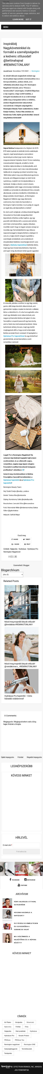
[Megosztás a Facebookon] (16, 556)
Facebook (16, 880)
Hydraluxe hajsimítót (11, 480)
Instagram (31, 880)
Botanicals (30, 1022)
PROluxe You (19, 1040)
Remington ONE (29, 1044)
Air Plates (7, 1022)
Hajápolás (7, 71)
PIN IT (28, 544)
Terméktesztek (27, 1049)
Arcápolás (18, 1022)
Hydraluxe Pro (32, 549)
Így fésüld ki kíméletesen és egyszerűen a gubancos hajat (26, 926)
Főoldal (6, 2)
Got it (28, 19)
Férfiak (18, 1027)
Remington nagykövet (11, 552)
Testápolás (8, 1053)
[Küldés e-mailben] (9, 556)
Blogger (26, 565)
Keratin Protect (24, 1035)
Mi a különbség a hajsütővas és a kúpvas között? (25, 939)
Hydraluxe (22, 549)
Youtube (24, 885)
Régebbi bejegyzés (34, 757)
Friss (26, 1027)
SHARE (15, 539)
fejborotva (7, 1027)
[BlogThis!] (11, 556)
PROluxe (7, 1040)
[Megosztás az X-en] (14, 556)
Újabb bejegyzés (7, 757)
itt (23, 470)
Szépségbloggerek (10, 1049)
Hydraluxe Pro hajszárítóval (13, 336)
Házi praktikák (20, 1031)
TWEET (27, 539)
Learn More (18, 19)
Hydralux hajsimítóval (19, 245)
